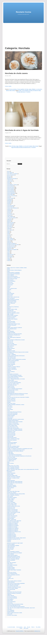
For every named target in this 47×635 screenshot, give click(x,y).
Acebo (8, 271)
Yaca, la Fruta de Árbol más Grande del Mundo (16, 606)
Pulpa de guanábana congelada (13, 545)
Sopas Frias (9, 255)
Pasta (8, 231)
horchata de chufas (37, 90)
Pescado (9, 234)
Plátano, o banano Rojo (11, 519)
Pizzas (8, 236)
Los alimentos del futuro (11, 459)
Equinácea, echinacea (11, 400)
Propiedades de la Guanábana (13, 525)
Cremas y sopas (10, 198)
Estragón (9, 402)
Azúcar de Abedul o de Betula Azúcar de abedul (16, 339)
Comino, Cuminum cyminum (12, 381)
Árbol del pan (9, 336)
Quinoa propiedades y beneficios (13, 551)
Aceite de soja (9, 284)
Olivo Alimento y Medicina (12, 497)
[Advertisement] (23, 31)
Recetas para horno (11, 245)
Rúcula (8, 561)
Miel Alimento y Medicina (11, 486)
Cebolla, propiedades (11, 364)
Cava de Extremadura (11, 361)
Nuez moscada (10, 496)
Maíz (8, 464)
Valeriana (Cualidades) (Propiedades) (14, 593)
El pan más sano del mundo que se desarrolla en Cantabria (18, 397)
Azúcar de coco (10, 342)
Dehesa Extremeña (10, 391)
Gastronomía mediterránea (12, 414)
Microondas (9, 226)
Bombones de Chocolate (11, 178)
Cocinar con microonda (11, 195)
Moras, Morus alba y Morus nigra (13, 491)
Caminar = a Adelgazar (11, 354)
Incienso (8, 441)
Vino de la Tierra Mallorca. (12, 596)
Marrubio (9, 479)
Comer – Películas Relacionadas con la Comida (16, 378)
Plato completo (10, 238)
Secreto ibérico (10, 566)
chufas (20, 90)
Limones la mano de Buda (12, 458)
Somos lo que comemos (11, 572)
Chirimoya (9, 370)
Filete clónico (9, 405)
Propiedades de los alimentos (12, 529)
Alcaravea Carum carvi (11, 311)
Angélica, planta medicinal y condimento (14, 327)
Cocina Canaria (10, 185)
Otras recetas (12, 90)
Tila (8, 579)
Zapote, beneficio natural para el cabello (14, 612)
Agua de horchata (15, 147)
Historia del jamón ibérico (12, 437)
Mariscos (9, 221)
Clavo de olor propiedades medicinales (14, 375)
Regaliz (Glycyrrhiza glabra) (12, 555)
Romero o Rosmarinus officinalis (13, 558)
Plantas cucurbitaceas (11, 517)
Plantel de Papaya (10, 518)
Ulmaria (8, 590)
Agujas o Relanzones (11, 303)
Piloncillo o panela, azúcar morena (13, 506)
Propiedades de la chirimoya (12, 524)
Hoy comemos (10, 214)
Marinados (9, 220)
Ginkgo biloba (9, 418)
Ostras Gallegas (10, 501)
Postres (21, 628)
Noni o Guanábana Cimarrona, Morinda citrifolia (16, 493)
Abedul (8, 268)
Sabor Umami (9, 563)
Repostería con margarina (12, 249)
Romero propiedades (11, 560)
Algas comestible (10, 314)
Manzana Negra (10, 474)
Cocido (8, 183)
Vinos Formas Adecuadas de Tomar (13, 605)
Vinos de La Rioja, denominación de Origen (15, 604)
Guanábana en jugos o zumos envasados (15, 421)
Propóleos (9, 540)
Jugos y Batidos (32, 89)
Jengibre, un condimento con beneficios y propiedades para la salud (19, 448)
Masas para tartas (10, 222)
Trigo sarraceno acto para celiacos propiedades (16, 583)
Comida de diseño (10, 380)
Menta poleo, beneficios (11, 485)
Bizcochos (9, 176)
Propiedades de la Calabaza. (12, 523)
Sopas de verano (10, 254)
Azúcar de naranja (10, 343)
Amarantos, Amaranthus (11, 325)
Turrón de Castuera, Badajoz (12, 588)
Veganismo (9, 594)
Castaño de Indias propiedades (13, 360)
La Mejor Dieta (10, 452)
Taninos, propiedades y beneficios (13, 574)
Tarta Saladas (9, 256)
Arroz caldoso (9, 172)
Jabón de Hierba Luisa (11, 443)
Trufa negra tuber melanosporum (13, 584)
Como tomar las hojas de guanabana (14, 382)
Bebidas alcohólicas (11, 348)
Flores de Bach (10, 409)
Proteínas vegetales (11, 544)
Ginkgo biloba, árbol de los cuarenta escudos (15, 419)
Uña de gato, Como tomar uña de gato (14, 591)
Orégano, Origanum (11, 498)
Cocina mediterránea (11, 193)
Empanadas (9, 200)
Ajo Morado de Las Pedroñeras (13, 306)
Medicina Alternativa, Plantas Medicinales (14, 481)
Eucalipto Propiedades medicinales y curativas (15, 404)
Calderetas (9, 179)
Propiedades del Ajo (11, 532)
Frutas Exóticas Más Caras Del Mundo (14, 411)
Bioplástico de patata (11, 350)
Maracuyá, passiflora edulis (12, 475)
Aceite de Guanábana (11, 281)
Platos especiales (10, 239)
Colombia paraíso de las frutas (13, 377)
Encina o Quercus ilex (11, 399)
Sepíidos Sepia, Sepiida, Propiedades (14, 569)
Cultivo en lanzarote (11, 387)
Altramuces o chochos (11, 322)
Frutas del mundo (10, 205)
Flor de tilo (9, 408)
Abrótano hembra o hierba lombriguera (14, 270)
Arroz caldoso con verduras (12, 173)
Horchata (26, 89)
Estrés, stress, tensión (11, 403)
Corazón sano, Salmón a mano (13, 383)
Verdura (8, 260)
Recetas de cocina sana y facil (12, 244)
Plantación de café (10, 514)
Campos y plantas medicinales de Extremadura (16, 355)
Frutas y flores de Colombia (12, 413)
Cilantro (8, 372)
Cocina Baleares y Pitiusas (12, 184)
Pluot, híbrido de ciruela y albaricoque (14, 520)
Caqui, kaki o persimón (11, 358)
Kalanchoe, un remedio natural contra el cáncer (16, 449)
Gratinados (9, 210)
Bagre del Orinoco (10, 345)
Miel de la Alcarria (10, 487)
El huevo (9, 396)
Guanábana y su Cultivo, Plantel (13, 424)
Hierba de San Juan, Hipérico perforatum (14, 430)
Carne (8, 182)
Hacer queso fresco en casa (12, 426)
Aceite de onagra (10, 283)
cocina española (25, 90)
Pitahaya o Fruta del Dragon (12, 509)
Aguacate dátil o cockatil (11, 301)
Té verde (9, 577)
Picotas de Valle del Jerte (12, 504)
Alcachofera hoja (10, 310)
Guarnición (9, 211)
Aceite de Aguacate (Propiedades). (13, 273)
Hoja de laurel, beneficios (12, 440)
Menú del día (9, 225)
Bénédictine (9, 349)
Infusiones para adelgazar (12, 442)
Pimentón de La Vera (11, 507)
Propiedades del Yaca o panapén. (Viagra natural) (16, 537)
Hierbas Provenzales (11, 432)
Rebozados (9, 242)
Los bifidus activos (10, 460)
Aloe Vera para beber (11, 321)
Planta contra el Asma (11, 513)
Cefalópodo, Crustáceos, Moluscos (13, 366)
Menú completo (10, 223)
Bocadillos (9, 177)
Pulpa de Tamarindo (11, 546)
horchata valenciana (21, 91)
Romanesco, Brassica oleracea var (13, 557)
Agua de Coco (9, 295)
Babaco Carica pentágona (12, 344)
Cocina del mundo (10, 187)
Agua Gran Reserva (11, 298)
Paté (8, 233)
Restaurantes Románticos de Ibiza (13, 556)
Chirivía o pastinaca (11, 371)
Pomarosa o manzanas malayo (13, 521)
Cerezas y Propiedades (11, 367)
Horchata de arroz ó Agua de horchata (22, 130)
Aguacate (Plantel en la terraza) (13, 299)
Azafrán (8, 338)
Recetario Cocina (23, 12)
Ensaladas (9, 201)
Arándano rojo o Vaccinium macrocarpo (14, 333)
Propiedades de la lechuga (12, 526)
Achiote (8, 287)
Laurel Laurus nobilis (11, 457)
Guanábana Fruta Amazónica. (12, 422)
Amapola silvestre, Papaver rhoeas (13, 323)
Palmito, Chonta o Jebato (12, 503)
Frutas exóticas (10, 206)
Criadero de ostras (10, 386)
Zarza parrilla (9, 613)
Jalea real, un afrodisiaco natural (13, 446)
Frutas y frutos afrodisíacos (12, 207)
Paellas (8, 228)
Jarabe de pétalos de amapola (12, 447)
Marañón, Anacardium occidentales (13, 476)
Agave (8, 290)
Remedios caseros (10, 247)
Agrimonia (9, 292)
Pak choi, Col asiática (11, 502)
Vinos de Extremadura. (11, 601)
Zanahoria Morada (10, 611)
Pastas (8, 232)
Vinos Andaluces (10, 599)
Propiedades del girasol (11, 535)
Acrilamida (9, 289)
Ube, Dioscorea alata (11, 589)
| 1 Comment (27, 91)
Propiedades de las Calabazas (12, 528)
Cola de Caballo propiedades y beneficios (14, 376)
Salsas (8, 250)
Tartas (8, 258)
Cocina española (20, 89)
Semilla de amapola (11, 567)
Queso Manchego (10, 547)
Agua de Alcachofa (10, 293)
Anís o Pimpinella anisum (11, 328)
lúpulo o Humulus (10, 463)
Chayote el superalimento (12, 369)
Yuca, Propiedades (10, 610)
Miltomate (9, 488)
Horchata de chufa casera (16, 73)
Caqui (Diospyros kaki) (11, 356)
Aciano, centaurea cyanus (12, 288)
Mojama (8, 490)
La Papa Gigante (10, 453)
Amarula (8, 326)
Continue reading (8, 86)
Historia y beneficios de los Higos (13, 438)
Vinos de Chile (10, 600)
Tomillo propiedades (11, 582)
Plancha (8, 237)
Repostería (9, 248)
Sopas (8, 253)
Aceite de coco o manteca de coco (13, 277)
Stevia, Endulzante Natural (12, 573)
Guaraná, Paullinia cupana (12, 425)
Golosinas (9, 209)
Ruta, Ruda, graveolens (11, 562)
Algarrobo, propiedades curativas (13, 312)
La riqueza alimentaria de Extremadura (14, 454)
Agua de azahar (10, 294)
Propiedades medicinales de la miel (13, 539)
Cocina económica (13, 89)
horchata (31, 90)
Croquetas (9, 199)
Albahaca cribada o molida (12, 309)
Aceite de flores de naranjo (12, 278)
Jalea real (9, 444)
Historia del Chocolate (11, 433)
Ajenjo (8, 305)
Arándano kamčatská (11, 332)
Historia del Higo (10, 436)
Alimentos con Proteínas (11, 316)
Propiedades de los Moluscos (12, 530)
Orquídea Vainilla (10, 499)
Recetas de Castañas (11, 243)
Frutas (8, 204)
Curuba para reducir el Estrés (12, 389)
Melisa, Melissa (10, 484)
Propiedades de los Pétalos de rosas (14, 531)
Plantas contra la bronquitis (12, 515)
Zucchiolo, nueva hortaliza (12, 615)
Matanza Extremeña (11, 480)
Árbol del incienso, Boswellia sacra (13, 334)
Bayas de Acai (9, 347)
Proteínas (9, 541)
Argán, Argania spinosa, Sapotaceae (14, 337)
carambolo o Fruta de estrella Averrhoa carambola (16, 359)
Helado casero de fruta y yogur (13, 427)
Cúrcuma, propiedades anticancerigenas (14, 388)
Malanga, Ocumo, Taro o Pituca (13, 465)
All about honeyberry (11, 317)
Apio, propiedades (10, 331)
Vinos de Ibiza (9, 602)
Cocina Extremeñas (11, 192)
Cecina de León (10, 365)
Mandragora (9, 471)
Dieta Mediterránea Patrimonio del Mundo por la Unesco (17, 393)
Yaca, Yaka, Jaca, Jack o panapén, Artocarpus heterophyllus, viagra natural (21, 607)
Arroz (10, 146)
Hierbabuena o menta (11, 431)
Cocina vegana (10, 194)
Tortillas (8, 259)
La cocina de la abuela (27, 146)
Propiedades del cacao (11, 534)
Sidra (8, 571)
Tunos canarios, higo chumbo (12, 585)
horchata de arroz (26, 147)
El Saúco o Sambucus (11, 398)
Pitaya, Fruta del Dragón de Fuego (13, 512)
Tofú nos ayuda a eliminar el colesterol (14, 580)
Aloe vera (9, 320)
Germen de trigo (10, 416)
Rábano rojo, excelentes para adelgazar (14, 552)
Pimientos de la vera (11, 508)
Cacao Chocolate (10, 353)
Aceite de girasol (10, 279)
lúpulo (8, 462)
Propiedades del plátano (11, 536)
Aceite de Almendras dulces (12, 276)
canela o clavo (10, 181)
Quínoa (8, 550)
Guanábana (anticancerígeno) (12, 420)
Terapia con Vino (10, 578)
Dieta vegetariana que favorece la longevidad (15, 394)
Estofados (9, 203)
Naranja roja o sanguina (11, 492)
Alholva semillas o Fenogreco (12, 315)
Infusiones (9, 215)
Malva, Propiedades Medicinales (13, 466)
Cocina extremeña (10, 190)
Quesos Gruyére (10, 549)
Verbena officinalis (10, 595)
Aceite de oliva (10, 282)
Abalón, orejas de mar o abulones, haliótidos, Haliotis (17, 267)
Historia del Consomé (11, 435)
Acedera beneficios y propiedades (13, 272)
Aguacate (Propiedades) (11, 300)
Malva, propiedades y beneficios (13, 468)
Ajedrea (8, 304)
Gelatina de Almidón (11, 415)
